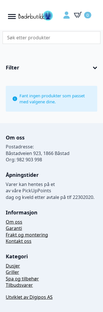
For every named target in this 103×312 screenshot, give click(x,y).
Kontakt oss (18, 241)
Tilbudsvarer (19, 285)
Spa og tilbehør (22, 279)
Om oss (14, 222)
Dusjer (13, 266)
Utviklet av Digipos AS (29, 297)
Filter (12, 68)
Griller (12, 272)
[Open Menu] (12, 15)
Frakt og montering (27, 235)
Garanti (14, 228)
